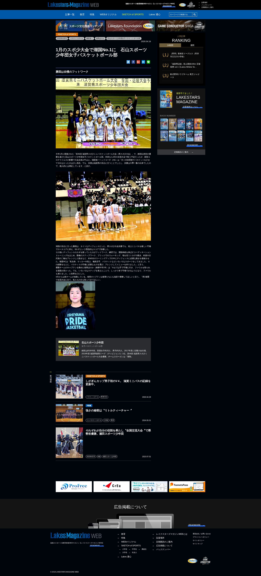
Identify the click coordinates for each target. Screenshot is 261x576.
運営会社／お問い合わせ (202, 534)
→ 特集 (121, 538)
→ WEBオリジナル (126, 542)
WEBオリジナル (108, 14)
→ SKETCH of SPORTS (129, 546)
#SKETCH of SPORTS (67, 34)
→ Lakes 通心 (124, 557)
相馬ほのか (100, 38)
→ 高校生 (142, 549)
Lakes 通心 (154, 14)
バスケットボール (76, 38)
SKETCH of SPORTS (133, 14)
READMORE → (169, 6)
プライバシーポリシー (201, 537)
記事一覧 (69, 14)
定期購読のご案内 (181, 152)
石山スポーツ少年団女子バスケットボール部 (124, 38)
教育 (82, 14)
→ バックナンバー (205, 5)
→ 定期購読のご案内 (205, 7)
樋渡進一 (89, 38)
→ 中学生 (133, 549)
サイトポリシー (198, 540)
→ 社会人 (133, 552)
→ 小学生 (123, 549)
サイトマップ (198, 544)
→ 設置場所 (202, 2)
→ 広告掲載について (162, 546)
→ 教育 (121, 534)
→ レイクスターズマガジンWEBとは (169, 534)
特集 (92, 14)
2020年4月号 (62, 38)
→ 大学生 (123, 552)
